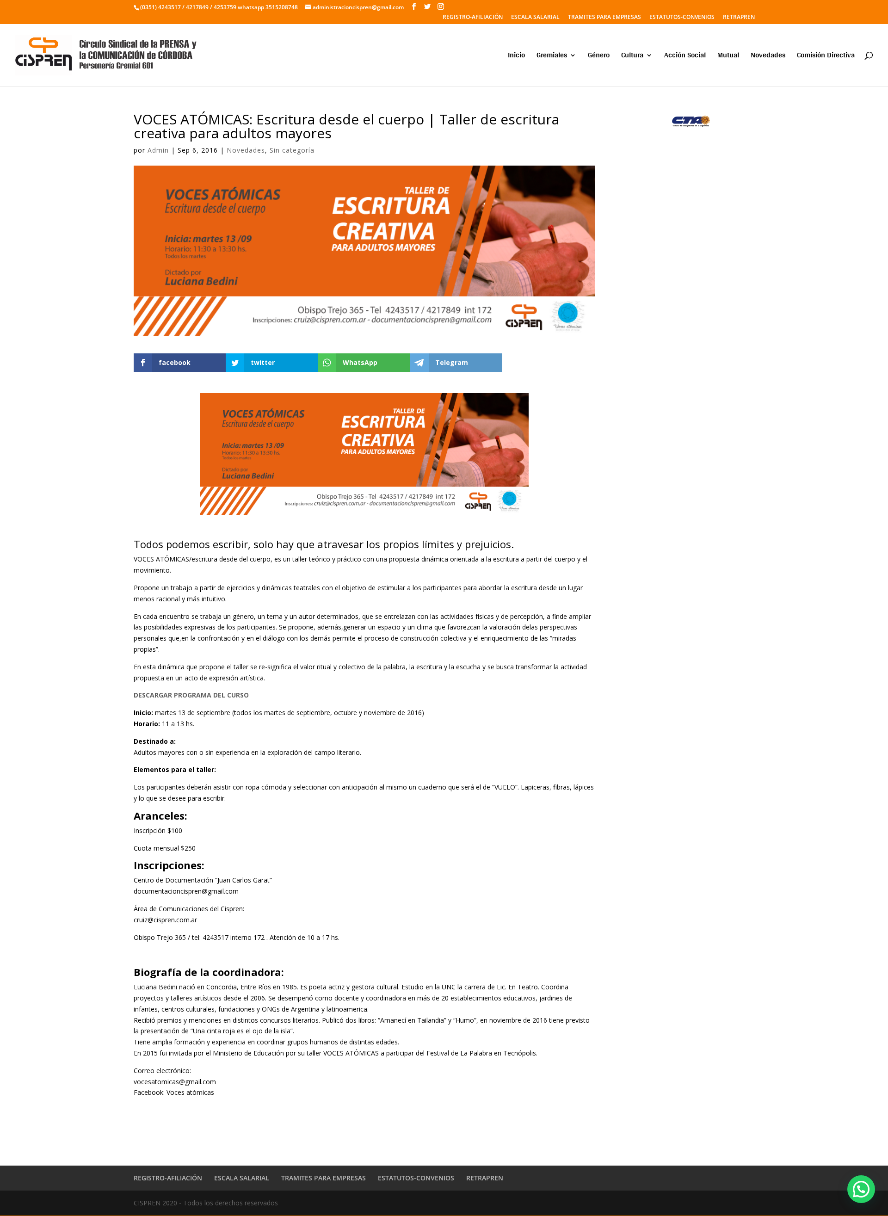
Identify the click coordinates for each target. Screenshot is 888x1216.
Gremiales (551, 57)
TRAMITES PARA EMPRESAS (604, 17)
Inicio (516, 57)
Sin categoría (292, 150)
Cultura (632, 57)
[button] (861, 1189)
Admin (158, 150)
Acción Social (685, 57)
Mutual (728, 57)
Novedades (768, 57)
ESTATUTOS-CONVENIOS (682, 17)
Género (599, 57)
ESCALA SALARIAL (535, 17)
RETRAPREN (739, 17)
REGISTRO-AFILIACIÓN (473, 17)
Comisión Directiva (826, 57)
